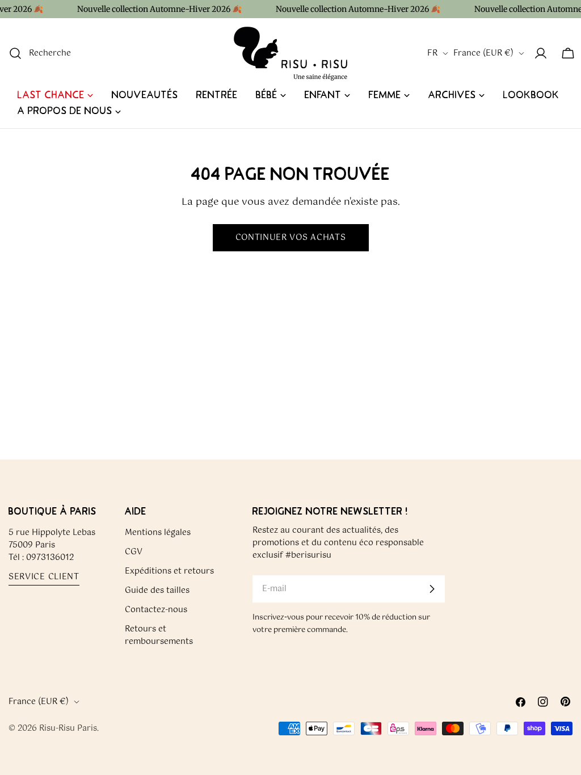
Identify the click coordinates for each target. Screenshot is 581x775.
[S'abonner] (432, 589)
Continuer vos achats (290, 238)
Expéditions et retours (169, 571)
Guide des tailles (157, 590)
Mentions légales (158, 533)
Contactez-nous (156, 610)
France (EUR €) (483, 53)
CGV (133, 552)
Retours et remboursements (159, 635)
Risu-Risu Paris (68, 728)
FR (432, 53)
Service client (44, 577)
